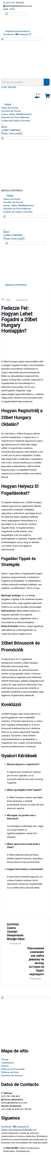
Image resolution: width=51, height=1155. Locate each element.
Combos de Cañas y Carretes (15, 120)
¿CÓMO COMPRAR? (11, 130)
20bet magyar (33, 588)
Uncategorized (21, 300)
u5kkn (8, 300)
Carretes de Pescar (11, 111)
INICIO (4, 127)
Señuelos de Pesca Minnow (15, 117)
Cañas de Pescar (9, 108)
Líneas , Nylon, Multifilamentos (16, 114)
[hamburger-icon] (2, 124)
